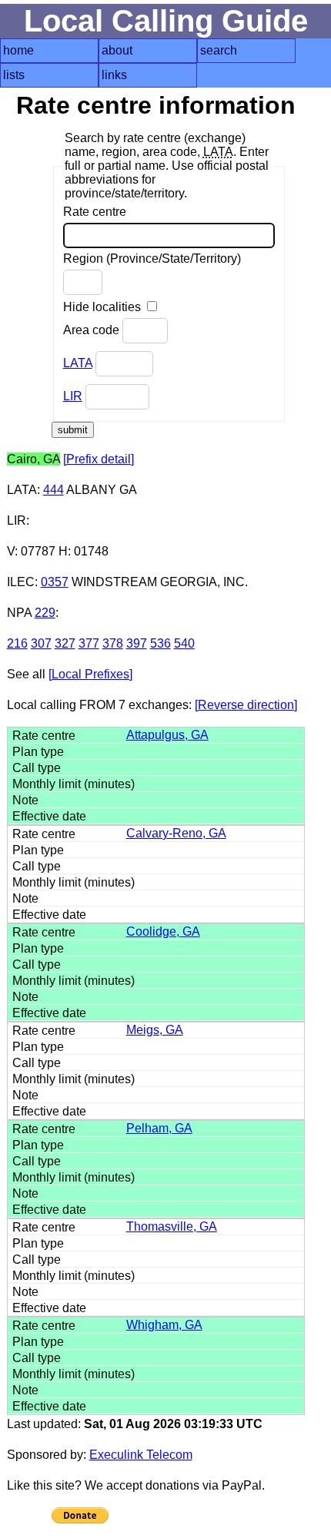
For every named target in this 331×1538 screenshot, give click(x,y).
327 (65, 643)
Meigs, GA (154, 1029)
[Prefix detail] (98, 459)
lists (14, 74)
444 (53, 489)
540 (184, 643)
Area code (92, 329)
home (18, 50)
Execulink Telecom (140, 1454)
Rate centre (94, 211)
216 (17, 643)
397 (136, 643)
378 (112, 643)
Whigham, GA (164, 1324)
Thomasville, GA (171, 1226)
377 (89, 643)
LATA (77, 363)
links (114, 74)
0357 (55, 581)
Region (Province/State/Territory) (152, 258)
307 (41, 643)
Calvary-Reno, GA (176, 833)
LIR (72, 396)
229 (45, 612)
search (218, 50)
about (117, 50)
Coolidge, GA (163, 931)
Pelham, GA (159, 1128)
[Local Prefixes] (90, 674)
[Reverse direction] (246, 704)
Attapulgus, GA (167, 734)
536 (160, 643)
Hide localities (103, 306)
